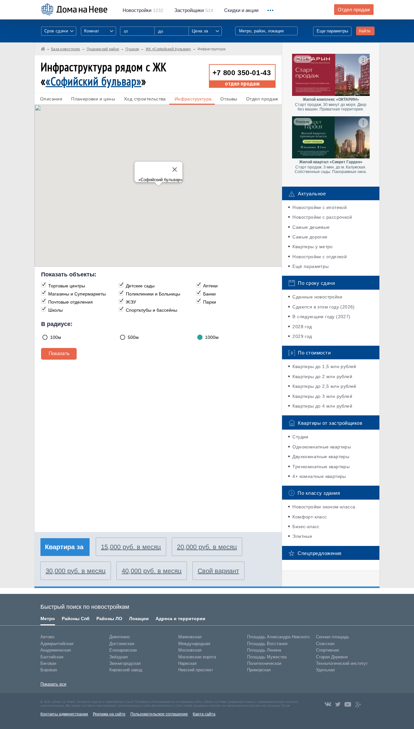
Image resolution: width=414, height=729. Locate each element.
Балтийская (51, 656)
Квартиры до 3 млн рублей (322, 396)
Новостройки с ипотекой (319, 207)
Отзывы (228, 98)
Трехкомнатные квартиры (321, 466)
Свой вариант (218, 570)
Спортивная (327, 650)
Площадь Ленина (264, 650)
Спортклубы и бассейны (151, 310)
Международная (194, 643)
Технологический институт (342, 663)
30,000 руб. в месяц (75, 570)
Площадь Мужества (267, 656)
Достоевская (121, 643)
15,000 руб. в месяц (131, 546)
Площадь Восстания (267, 643)
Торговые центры (66, 285)
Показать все (53, 684)
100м (55, 337)
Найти (364, 31)
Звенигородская (125, 663)
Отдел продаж (354, 9)
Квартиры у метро (312, 246)
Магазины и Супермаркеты (77, 293)
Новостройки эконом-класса (323, 506)
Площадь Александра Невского (278, 636)
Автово (47, 636)
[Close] (174, 169)
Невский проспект (195, 669)
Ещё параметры (310, 266)
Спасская (325, 643)
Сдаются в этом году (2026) (323, 306)
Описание (51, 98)
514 (193, 10)
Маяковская (190, 636)
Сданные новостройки (317, 296)
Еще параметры (332, 31)
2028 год (302, 326)
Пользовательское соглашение (159, 714)
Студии (300, 436)
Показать (59, 353)
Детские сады (140, 285)
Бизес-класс (305, 526)
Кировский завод (125, 669)
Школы (55, 310)
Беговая (48, 663)
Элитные (302, 536)
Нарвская (187, 663)
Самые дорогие (309, 236)
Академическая (55, 650)
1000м (212, 337)
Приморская (259, 669)
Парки (209, 302)
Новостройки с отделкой (319, 256)
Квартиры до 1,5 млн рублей (324, 366)
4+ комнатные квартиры (319, 476)
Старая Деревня (332, 656)
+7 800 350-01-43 (241, 73)
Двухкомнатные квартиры (320, 456)
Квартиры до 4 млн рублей (322, 406)
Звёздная (118, 656)
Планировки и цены (93, 98)
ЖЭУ (131, 302)
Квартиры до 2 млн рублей (322, 376)
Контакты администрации (64, 714)
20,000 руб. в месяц (207, 546)
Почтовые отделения (70, 302)
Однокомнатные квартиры (321, 446)
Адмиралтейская (56, 643)
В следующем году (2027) (321, 316)
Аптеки (210, 285)
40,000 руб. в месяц (151, 570)
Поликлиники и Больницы (153, 293)
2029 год (302, 336)
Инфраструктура (193, 98)
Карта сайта (204, 714)
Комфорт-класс (309, 516)
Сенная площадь (332, 636)
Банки (209, 293)
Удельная (325, 669)
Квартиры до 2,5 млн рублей (324, 386)
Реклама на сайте (109, 714)
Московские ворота (197, 656)
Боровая (48, 669)
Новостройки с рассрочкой (322, 217)
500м (133, 337)
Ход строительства (145, 98)
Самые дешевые (311, 227)
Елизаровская (123, 650)
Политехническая (264, 663)
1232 (143, 10)
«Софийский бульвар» (93, 81)
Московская (190, 650)
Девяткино (119, 636)
